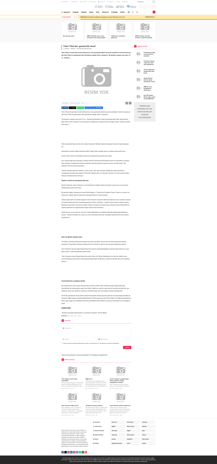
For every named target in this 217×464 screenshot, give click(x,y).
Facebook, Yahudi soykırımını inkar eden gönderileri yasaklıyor (149, 63)
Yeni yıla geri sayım (68, 36)
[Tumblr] (83, 452)
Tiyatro (75, 315)
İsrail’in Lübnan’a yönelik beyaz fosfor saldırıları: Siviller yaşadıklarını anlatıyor (119, 380)
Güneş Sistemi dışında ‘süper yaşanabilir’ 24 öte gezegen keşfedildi (149, 80)
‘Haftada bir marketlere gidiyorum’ (118, 37)
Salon (72, 315)
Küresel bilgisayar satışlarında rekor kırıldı (149, 71)
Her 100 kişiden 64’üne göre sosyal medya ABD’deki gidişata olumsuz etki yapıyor (149, 98)
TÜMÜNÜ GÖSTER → (150, 17)
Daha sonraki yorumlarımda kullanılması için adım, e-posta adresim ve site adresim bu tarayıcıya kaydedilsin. (91, 343)
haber (69, 458)
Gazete (68, 315)
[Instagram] (68, 452)
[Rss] (86, 452)
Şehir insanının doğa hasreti (69, 405)
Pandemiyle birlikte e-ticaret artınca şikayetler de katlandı (149, 55)
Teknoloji (73, 48)
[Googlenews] (77, 452)
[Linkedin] (71, 452)
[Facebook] (62, 452)
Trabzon (79, 315)
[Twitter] (65, 452)
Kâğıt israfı (89, 379)
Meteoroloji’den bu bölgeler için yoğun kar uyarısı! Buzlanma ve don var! (103, 17)
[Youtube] (74, 452)
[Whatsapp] (80, 452)
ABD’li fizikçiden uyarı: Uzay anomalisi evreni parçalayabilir (96, 37)
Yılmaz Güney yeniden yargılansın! (120, 405)
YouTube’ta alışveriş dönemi (94, 405)
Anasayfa (67, 48)
